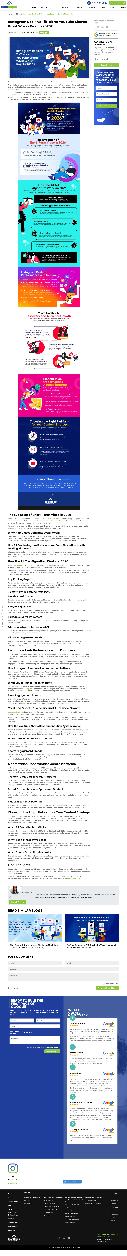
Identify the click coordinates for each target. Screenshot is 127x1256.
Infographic (44, 33)
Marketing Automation (70, 1222)
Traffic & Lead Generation (73, 1197)
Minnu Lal (19, 32)
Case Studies (114, 1200)
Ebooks (113, 1217)
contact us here (73, 878)
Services (44, 8)
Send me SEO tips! (112, 983)
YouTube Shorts (14, 712)
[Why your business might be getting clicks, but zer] (83, 1171)
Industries (113, 1203)
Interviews (113, 1221)
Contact (122, 8)
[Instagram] (2, 613)
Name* (13, 1020)
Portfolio (113, 1197)
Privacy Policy (13, 1223)
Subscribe (105, 65)
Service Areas (67, 8)
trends (19, 833)
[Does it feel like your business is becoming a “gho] (60, 1171)
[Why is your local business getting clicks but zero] (107, 1171)
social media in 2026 (53, 519)
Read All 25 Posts (17, 902)
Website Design (48, 1200)
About (54, 8)
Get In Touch (51, 1051)
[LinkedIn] (2, 610)
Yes (26, 1032)
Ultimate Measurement (91, 1200)
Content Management (70, 1216)
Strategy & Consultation (32, 1197)
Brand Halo (47, 1215)
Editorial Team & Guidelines (13, 1214)
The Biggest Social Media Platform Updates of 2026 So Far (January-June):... (34, 946)
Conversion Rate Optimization (52, 1206)
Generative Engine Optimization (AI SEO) (74, 1200)
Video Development (49, 1212)
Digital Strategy (28, 1200)
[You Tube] (2, 607)
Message (14, 1038)
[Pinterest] (107, 27)
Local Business (69, 1210)
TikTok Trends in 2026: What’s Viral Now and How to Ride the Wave (91, 946)
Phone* (40, 1020)
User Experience (28, 1203)
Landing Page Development (51, 1203)
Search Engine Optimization (72, 1204)
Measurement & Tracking (93, 1197)
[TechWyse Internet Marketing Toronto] (9, 5)
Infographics (114, 1214)
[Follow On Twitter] (98, 27)
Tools (112, 1211)
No (32, 1032)
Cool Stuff (93, 8)
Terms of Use (13, 1227)
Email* (13, 1026)
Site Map (11, 1230)
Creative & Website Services (53, 1197)
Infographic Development (50, 1209)
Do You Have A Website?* (15, 1032)
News (112, 8)
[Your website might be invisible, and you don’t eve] (36, 1171)
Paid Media (67, 1207)
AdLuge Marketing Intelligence (93, 1203)
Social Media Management (72, 1219)
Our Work (80, 8)
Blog (103, 8)
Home (34, 8)
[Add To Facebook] (2, 616)
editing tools (28, 689)
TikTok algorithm (18, 565)
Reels (22, 654)
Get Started (104, 106)
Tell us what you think (106, 988)
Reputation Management (71, 1213)
